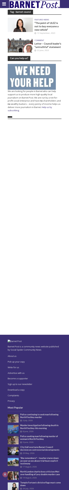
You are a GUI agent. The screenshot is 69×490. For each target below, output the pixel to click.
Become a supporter (18, 378)
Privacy (11, 400)
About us (12, 356)
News (46, 20)
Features (38, 20)
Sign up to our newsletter (20, 384)
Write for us (13, 367)
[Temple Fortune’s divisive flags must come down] (13, 486)
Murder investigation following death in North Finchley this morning (39, 426)
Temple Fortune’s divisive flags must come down (40, 484)
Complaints (13, 395)
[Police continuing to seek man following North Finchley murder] (13, 418)
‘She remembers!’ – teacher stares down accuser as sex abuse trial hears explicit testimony (39, 461)
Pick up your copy (16, 361)
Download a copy (16, 389)
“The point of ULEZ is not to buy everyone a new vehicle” (46, 26)
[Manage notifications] (5, 474)
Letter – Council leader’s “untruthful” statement (47, 45)
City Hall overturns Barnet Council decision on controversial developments (39, 448)
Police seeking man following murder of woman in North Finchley (39, 437)
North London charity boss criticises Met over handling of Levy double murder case (40, 473)
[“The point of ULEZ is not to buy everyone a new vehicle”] (20, 24)
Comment (39, 40)
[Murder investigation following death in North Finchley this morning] (13, 429)
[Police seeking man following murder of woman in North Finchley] (13, 440)
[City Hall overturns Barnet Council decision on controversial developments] (13, 450)
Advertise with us (16, 373)
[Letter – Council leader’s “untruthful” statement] (20, 45)
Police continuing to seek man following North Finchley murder (39, 416)
